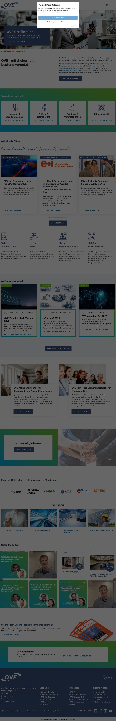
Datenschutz (74, 26)
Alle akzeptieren (58, 18)
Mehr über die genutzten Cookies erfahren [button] (57, 22)
